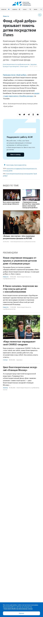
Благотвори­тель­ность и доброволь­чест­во (16, 64)
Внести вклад (15, 155)
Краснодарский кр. (20, 165)
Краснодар (10, 165)
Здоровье (33, 64)
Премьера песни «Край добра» (15, 75)
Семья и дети (24, 66)
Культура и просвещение (11, 66)
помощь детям (7, 170)
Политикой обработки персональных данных (18, 608)
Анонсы (5, 387)
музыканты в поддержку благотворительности (21, 168)
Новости (6, 16)
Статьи (5, 360)
